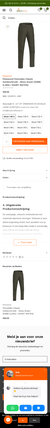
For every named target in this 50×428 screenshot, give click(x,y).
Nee (34, 420)
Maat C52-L (36, 127)
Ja (23, 420)
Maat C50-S (23, 116)
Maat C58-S (37, 122)
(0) (15, 88)
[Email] (25, 408)
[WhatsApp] (13, 408)
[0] (45, 10)
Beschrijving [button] (9, 170)
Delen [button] (6, 177)
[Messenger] (39, 408)
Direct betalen (25, 150)
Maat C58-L (36, 133)
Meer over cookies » (26, 425)
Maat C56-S (23, 122)
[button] (4, 10)
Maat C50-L (22, 127)
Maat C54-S (9, 122)
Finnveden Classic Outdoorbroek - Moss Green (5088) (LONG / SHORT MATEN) (18, 311)
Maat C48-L (9, 127)
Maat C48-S (9, 116)
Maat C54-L (9, 133)
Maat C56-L (22, 133)
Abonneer (39, 359)
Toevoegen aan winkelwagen (30, 141)
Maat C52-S (37, 116)
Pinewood (7, 76)
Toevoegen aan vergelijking (19, 187)
